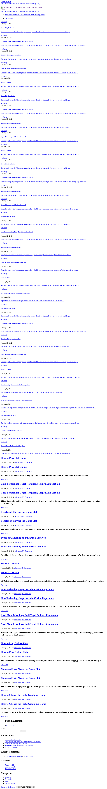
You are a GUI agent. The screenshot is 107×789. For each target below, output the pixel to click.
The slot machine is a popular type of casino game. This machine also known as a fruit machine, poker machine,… (38, 438)
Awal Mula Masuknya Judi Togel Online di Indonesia (16, 400)
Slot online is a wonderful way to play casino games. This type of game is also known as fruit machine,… (35, 32)
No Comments (27, 462)
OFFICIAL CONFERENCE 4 (25, 787)
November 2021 (10, 769)
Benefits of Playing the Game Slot (10, 55)
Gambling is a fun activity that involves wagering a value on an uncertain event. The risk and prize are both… (37, 453)
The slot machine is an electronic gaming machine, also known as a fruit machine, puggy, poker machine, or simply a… (40, 423)
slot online (8, 779)
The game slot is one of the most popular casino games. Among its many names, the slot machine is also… (36, 59)
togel (6, 781)
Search (3, 729)
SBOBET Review (6, 82)
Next (12, 725)
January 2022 (9, 765)
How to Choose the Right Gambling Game (13, 446)
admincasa (18, 462)
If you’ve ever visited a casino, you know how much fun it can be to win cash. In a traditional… (32, 301)
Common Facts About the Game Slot (11, 430)
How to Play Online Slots (8, 415)
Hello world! (28, 756)
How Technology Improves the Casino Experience (15, 293)
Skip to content (6, 2)
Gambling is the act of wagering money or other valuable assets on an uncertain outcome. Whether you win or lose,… (39, 73)
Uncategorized (10, 783)
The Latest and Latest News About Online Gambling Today (20, 3)
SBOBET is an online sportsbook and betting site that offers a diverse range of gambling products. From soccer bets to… (40, 86)
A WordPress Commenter (13, 756)
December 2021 (10, 767)
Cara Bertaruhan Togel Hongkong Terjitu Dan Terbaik (17, 41)
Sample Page (9, 18)
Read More (4, 479)
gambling (8, 778)
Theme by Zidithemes (8, 787)
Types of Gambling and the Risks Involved (13, 68)
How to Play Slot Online (8, 28)
